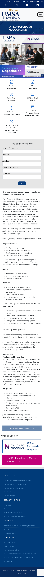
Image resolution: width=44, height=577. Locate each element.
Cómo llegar (8, 561)
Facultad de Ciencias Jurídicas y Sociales (17, 480)
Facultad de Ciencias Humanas (14, 488)
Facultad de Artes (9, 495)
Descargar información (22, 428)
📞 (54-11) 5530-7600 (11, 1)
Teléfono (6, 174)
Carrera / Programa (10, 148)
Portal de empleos (10, 533)
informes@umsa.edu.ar (11, 550)
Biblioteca (7, 529)
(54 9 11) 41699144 (9, 546)
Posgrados (7, 505)
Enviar (22, 183)
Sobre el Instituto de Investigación (15, 516)
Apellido (5, 161)
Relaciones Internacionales (13, 512)
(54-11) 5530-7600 (9, 542)
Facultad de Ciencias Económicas (15, 484)
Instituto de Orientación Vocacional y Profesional (20, 526)
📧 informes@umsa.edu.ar (33, 1)
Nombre (5, 155)
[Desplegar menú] (40, 14)
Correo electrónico (10, 167)
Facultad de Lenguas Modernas (14, 492)
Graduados (7, 509)
